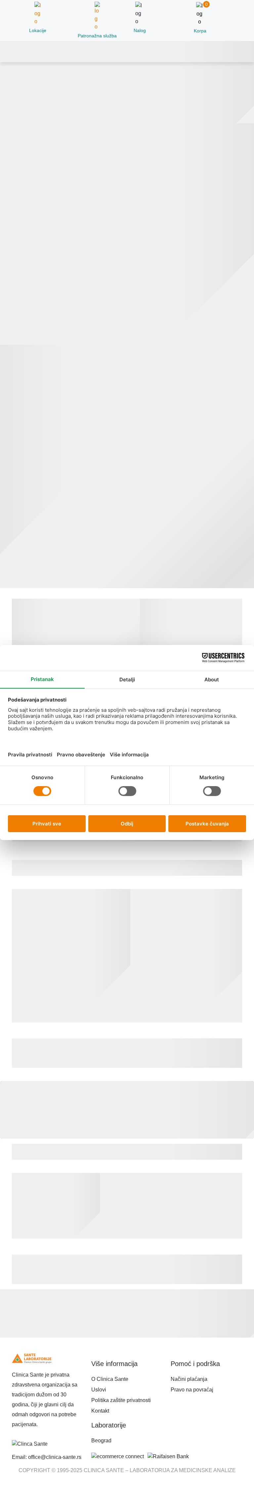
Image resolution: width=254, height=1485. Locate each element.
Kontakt (100, 1411)
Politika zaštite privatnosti (121, 1400)
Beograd (101, 1440)
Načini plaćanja (189, 1379)
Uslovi (98, 1389)
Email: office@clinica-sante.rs (46, 1457)
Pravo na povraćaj (192, 1389)
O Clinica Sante (109, 1379)
